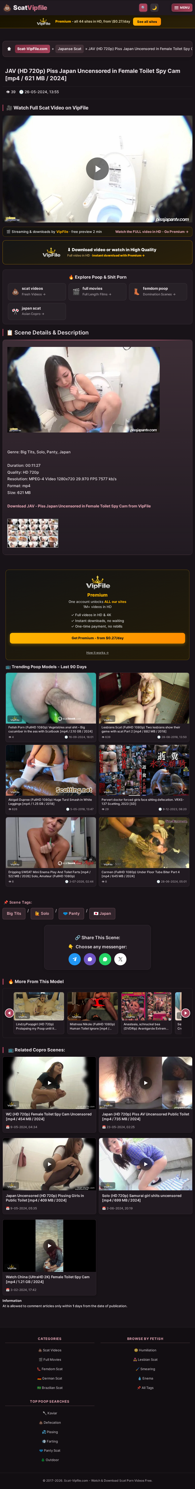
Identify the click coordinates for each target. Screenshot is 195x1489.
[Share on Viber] (90, 959)
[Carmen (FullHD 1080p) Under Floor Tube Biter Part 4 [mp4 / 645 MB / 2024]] (144, 842)
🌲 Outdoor (50, 1460)
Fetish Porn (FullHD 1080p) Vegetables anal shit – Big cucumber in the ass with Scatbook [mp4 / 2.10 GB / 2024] (50, 729)
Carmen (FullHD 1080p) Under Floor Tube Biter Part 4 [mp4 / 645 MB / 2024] (141, 874)
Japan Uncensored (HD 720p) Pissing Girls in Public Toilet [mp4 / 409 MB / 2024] (45, 1198)
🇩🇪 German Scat (49, 1378)
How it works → (97, 653)
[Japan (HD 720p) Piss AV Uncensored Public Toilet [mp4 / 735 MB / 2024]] (145, 1083)
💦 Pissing (50, 1432)
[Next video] (185, 1013)
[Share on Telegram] (75, 959)
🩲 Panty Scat (49, 1450)
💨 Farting (50, 1441)
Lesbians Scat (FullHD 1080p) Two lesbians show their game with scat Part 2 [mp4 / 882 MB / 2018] (141, 729)
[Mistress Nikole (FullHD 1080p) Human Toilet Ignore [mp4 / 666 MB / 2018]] (93, 1006)
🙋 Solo (42, 913)
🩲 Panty (71, 913)
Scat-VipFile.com (32, 48)
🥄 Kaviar (50, 1413)
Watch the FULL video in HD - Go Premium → (152, 232)
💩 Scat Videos (49, 1350)
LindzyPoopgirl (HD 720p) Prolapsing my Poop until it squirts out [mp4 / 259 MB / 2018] (35, 1030)
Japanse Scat (69, 48)
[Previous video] (9, 1013)
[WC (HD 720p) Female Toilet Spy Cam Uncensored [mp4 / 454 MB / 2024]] (49, 1083)
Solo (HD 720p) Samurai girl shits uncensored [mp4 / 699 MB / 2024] (142, 1198)
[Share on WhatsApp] (105, 959)
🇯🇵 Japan (102, 913)
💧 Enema (145, 1378)
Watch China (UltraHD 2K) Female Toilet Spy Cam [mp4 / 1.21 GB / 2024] (48, 1279)
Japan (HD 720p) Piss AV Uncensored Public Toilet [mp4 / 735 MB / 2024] (145, 1116)
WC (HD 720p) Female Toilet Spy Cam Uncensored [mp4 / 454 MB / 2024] (49, 1116)
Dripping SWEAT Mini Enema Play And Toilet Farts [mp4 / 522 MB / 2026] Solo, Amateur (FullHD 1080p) (49, 874)
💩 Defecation (50, 1422)
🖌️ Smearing (145, 1369)
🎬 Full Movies (50, 1359)
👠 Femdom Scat (50, 1369)
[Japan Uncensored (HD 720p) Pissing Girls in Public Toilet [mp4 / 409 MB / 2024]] (49, 1164)
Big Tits (14, 913)
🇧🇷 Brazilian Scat (50, 1388)
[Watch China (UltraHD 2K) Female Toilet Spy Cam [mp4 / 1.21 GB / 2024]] (49, 1246)
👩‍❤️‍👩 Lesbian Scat (145, 1359)
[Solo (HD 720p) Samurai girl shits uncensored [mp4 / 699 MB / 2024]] (145, 1164)
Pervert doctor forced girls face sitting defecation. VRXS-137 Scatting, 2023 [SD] (143, 802)
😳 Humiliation (145, 1350)
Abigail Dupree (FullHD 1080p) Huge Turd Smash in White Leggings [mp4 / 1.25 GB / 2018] (50, 802)
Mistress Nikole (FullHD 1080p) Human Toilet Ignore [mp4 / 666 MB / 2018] (92, 1028)
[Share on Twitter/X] (120, 959)
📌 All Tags (145, 1388)
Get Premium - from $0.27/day (98, 638)
